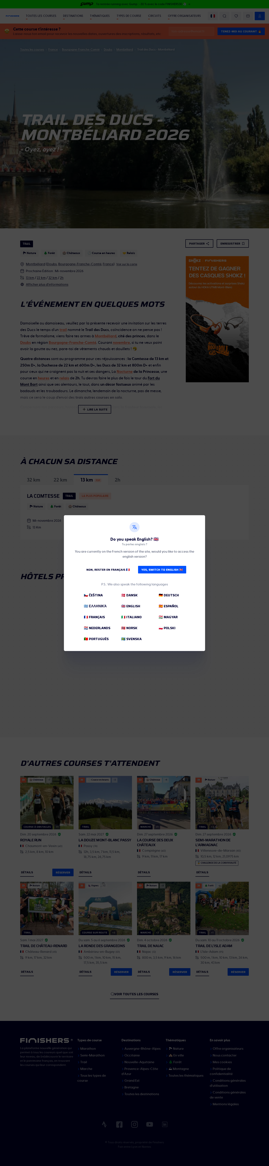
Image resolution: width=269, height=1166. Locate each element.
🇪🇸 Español (168, 606)
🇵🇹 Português (96, 639)
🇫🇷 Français (94, 617)
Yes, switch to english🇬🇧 (162, 569)
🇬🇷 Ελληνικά (95, 606)
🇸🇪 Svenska (131, 639)
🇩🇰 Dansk (129, 595)
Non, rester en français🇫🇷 (108, 569)
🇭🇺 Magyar (168, 617)
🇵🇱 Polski (167, 628)
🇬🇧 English (130, 606)
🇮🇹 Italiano (131, 617)
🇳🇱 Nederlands (97, 628)
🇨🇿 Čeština (93, 595)
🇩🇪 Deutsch (169, 595)
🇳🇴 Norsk (129, 628)
